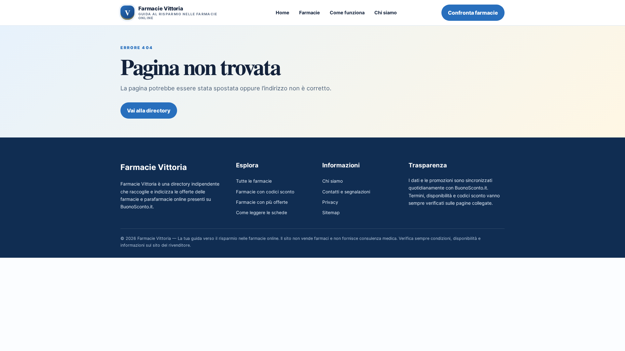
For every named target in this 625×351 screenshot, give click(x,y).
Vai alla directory (149, 110)
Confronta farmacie (473, 12)
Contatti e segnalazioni (346, 191)
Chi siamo (385, 12)
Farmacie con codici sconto (265, 191)
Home (282, 12)
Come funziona (347, 12)
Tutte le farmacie (254, 181)
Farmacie (309, 12)
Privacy (330, 202)
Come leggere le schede (261, 212)
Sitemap (331, 212)
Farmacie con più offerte (262, 202)
